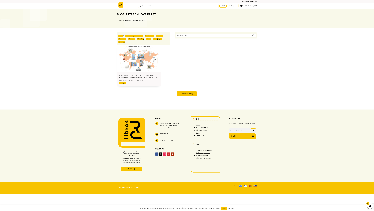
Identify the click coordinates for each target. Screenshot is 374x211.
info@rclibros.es (165, 134)
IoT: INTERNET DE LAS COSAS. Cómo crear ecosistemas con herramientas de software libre (138, 76)
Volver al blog (187, 93)
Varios (149, 39)
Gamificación (149, 36)
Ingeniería (160, 36)
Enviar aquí (131, 168)
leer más (122, 83)
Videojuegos (157, 39)
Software (122, 42)
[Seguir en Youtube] (172, 154)
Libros (121, 36)
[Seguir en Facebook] (156, 154)
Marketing (140, 39)
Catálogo (231, 6)
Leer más (231, 208)
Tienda (223, 6)
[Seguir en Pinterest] (168, 154)
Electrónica (122, 39)
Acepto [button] (224, 208)
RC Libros (124, 80)
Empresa (131, 39)
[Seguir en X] (160, 154)
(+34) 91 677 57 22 (166, 140)
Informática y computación (134, 36)
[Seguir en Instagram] (164, 154)
